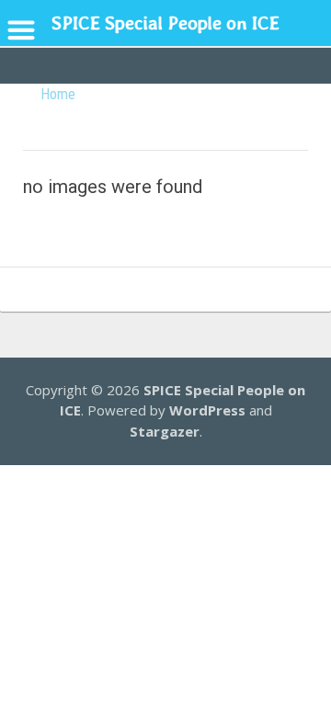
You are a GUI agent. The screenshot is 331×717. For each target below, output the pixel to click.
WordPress (207, 410)
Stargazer (165, 431)
